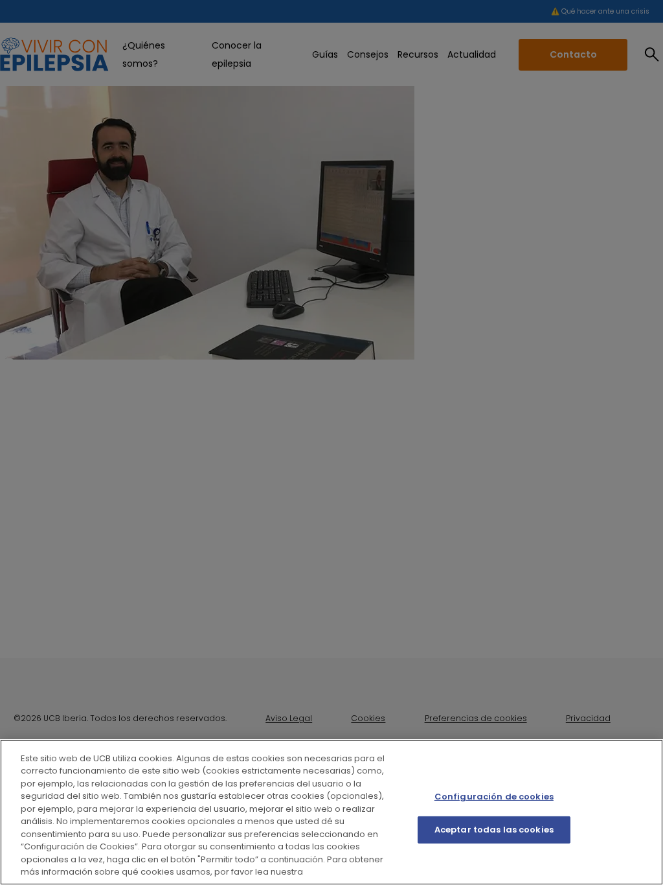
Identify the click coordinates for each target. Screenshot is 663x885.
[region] (331, 812)
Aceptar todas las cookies (494, 829)
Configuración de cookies (494, 796)
